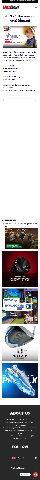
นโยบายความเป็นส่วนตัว (33, 1)
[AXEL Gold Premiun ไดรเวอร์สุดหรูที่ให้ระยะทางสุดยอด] (21, 238)
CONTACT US (34, 0)
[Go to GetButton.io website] (36, 478)
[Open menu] (36, 7)
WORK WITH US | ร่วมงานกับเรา (21, 0)
